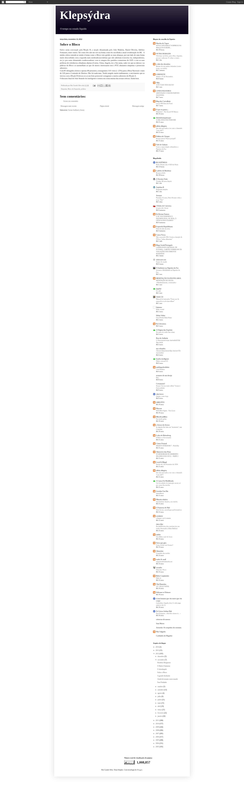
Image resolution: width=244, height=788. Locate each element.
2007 (157, 733)
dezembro (161, 656)
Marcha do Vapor (162, 43)
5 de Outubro (160, 369)
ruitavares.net (161, 260)
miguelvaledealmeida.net (164, 561)
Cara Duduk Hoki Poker (164, 317)
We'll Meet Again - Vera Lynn (165, 410)
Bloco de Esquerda (74, 89)
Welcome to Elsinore (163, 592)
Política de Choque (163, 136)
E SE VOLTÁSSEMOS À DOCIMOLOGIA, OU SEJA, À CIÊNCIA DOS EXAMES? (166, 218)
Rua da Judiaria (162, 338)
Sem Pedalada (162, 682)
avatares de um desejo (164, 376)
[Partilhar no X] (104, 85)
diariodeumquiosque (163, 118)
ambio (158, 535)
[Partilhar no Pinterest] (109, 85)
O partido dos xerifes (163, 553)
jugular (158, 289)
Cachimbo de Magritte (164, 636)
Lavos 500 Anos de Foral (164, 103)
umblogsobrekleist (162, 367)
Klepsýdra (85, 15)
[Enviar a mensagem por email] (98, 85)
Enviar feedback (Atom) (76, 110)
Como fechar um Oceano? (164, 545)
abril (159, 706)
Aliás (158, 83)
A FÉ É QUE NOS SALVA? (165, 85)
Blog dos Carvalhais (163, 101)
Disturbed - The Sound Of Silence (167, 112)
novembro (161, 660)
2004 (157, 743)
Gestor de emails (161, 262)
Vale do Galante (161, 145)
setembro (161, 690)
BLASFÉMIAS (161, 162)
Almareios (159, 551)
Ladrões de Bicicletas (163, 171)
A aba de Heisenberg (163, 435)
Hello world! (160, 309)
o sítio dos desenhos (163, 64)
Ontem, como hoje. (162, 396)
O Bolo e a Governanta (163, 437)
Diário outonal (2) (162, 361)
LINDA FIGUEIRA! (163, 91)
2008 (157, 730)
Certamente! (160, 384)
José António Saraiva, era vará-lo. (167, 502)
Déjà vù (158, 578)
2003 (157, 747)
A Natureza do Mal (163, 508)
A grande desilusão (163, 676)
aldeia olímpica (161, 126)
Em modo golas (161, 419)
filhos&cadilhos (161, 417)
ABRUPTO (160, 402)
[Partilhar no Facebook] (106, 85)
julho (159, 696)
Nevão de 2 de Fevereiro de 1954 (167, 464)
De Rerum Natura (162, 214)
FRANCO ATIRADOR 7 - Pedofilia (167, 446)
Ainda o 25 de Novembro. (164, 76)
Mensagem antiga (138, 106)
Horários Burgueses (164, 663)
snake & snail (161, 559)
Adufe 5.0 (159, 297)
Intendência (160, 493)
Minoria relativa (162, 500)
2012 (157, 654)
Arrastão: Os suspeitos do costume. (169, 628)
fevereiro (161, 713)
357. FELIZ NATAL (162, 586)
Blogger (139, 770)
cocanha (159, 568)
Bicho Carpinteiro (162, 576)
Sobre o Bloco (162, 672)
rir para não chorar (162, 208)
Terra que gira (161, 543)
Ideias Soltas (160, 315)
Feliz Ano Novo (161, 570)
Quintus (159, 307)
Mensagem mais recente (69, 106)
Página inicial (104, 106)
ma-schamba (160, 349)
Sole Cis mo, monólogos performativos (169, 510)
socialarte (159, 516)
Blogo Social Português (164, 245)
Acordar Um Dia (162, 491)
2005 (157, 740)
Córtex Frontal (161, 444)
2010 (157, 724)
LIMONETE (160, 74)
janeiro (160, 716)
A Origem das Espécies (164, 330)
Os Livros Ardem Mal (164, 611)
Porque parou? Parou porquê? (166, 138)
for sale (158, 291)
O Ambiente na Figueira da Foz (167, 268)
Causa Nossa (160, 235)
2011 (157, 720)
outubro (160, 687)
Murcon (159, 409)
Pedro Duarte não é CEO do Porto (167, 164)
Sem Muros (160, 624)
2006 (157, 737)
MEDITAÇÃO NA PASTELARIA (168, 278)
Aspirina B (160, 187)
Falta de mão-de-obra (163, 229)
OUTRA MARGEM (163, 54)
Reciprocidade (160, 173)
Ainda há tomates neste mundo (167, 679)
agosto (160, 693)
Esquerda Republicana (164, 227)
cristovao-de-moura (163, 619)
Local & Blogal (161, 462)
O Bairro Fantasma (163, 666)
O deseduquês (162, 669)
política (83, 89)
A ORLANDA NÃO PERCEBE (166, 120)
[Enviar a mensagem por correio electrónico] (94, 85)
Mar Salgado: (161, 632)
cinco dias (159, 524)
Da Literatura (161, 324)
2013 (157, 650)
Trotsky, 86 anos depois (164, 181)
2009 (157, 727)
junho (160, 700)
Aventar (159, 196)
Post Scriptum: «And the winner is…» (168, 613)
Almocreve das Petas (163, 452)
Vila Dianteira (161, 584)
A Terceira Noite (162, 179)
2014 (157, 647)
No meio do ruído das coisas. (165, 332)
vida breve (160, 394)
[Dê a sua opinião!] (101, 85)
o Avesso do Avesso (163, 425)
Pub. (157, 377)
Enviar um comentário (70, 101)
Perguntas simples (162, 189)
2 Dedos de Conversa (163, 206)
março (160, 710)
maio (159, 703)
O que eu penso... (162, 110)
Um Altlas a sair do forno (164, 537)
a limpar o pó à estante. (163, 518)
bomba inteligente (162, 359)
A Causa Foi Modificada (165, 481)
